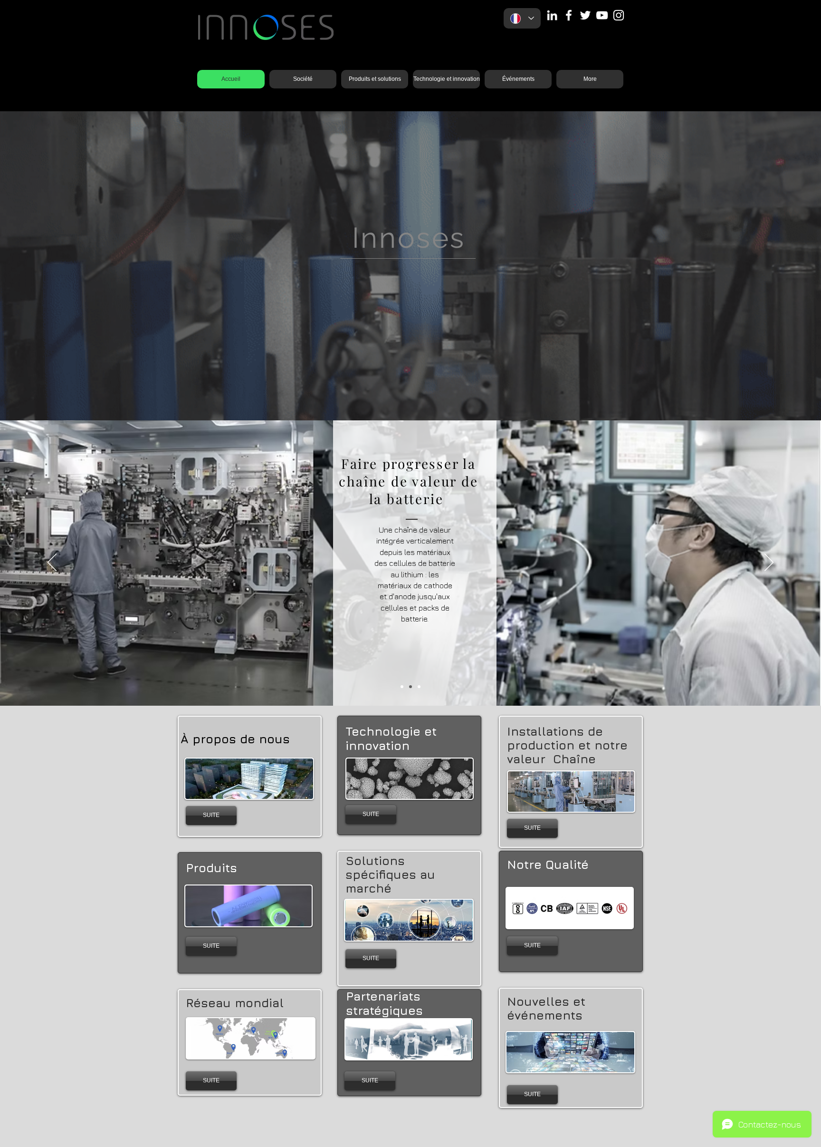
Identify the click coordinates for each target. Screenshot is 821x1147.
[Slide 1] (402, 686)
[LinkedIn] (552, 15)
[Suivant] (767, 265)
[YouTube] (602, 15)
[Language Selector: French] (522, 18)
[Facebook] (569, 15)
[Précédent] (53, 265)
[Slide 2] (410, 686)
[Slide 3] (410, 396)
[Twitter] (585, 15)
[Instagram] (618, 15)
